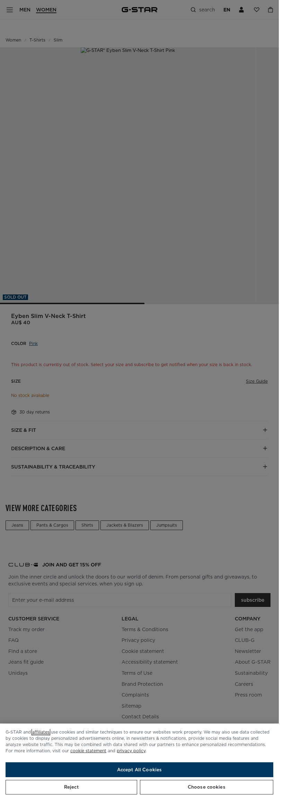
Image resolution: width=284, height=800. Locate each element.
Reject (71, 787)
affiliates (41, 732)
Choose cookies (206, 787)
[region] (139, 762)
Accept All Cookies (139, 769)
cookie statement (88, 750)
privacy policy (131, 750)
